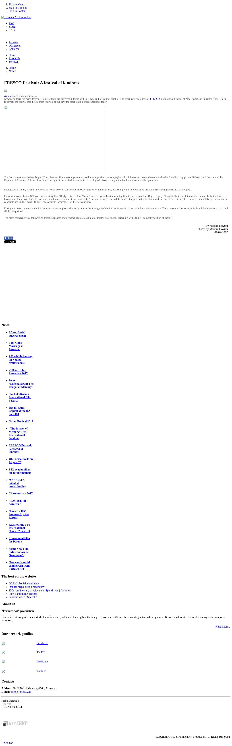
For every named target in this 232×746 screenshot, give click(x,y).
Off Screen (15, 45)
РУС (11, 23)
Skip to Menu (16, 4)
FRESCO (155, 99)
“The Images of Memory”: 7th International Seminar (18, 433)
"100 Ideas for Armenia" (17, 502)
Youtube (41, 671)
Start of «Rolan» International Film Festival (20, 397)
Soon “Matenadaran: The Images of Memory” (21, 384)
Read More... (223, 626)
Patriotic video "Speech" (23, 597)
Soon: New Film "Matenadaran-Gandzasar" (18, 552)
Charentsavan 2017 (21, 493)
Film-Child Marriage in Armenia (16, 346)
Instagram (42, 661)
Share (9, 238)
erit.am (7, 96)
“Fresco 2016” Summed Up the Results (19, 514)
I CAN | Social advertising (24, 583)
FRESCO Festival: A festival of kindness (20, 448)
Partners (13, 42)
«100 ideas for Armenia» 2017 (18, 372)
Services (13, 61)
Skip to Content (18, 7)
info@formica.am (21, 691)
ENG (12, 30)
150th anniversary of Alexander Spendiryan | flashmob (40, 590)
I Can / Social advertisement (17, 334)
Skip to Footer (17, 11)
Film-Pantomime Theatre (23, 593)
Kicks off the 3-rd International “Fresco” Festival (19, 528)
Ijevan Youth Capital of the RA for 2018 (19, 411)
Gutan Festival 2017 (21, 421)
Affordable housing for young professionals (20, 359)
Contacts (14, 48)
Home (12, 55)
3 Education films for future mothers (20, 471)
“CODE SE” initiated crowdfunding (17, 483)
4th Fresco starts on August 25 (21, 460)
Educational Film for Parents (19, 540)
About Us (14, 58)
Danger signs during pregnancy (27, 586)
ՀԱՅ (12, 26)
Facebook (42, 643)
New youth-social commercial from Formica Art (19, 565)
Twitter (41, 651)
